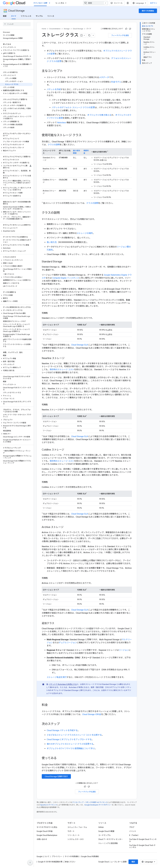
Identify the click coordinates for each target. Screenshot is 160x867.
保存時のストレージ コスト (62, 369)
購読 (133, 862)
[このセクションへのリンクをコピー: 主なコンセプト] (65, 71)
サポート (71, 831)
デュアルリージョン (68, 642)
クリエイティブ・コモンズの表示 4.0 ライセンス (90, 802)
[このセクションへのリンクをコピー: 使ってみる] (59, 758)
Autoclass (61, 122)
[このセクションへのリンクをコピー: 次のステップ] (62, 724)
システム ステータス (76, 839)
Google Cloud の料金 (45, 831)
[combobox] (95, 3)
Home (44, 29)
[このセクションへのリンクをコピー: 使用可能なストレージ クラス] (84, 135)
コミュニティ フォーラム (77, 827)
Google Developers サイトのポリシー (98, 805)
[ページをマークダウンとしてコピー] (89, 35)
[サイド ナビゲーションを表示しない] (30, 862)
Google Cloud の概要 (106, 831)
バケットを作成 (54, 89)
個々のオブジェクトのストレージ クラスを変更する (70, 744)
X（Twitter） (134, 835)
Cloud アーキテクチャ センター (110, 839)
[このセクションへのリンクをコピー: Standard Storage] (64, 261)
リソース (50, 16)
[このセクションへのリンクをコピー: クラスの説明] (62, 212)
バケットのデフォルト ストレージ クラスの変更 (73, 107)
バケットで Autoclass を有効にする (63, 684)
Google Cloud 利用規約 (90, 856)
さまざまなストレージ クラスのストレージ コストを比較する (74, 735)
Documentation (54, 29)
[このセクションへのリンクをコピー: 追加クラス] (56, 623)
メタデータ (104, 77)
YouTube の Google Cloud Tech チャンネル (142, 846)
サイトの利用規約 (72, 856)
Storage (67, 29)
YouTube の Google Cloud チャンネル (142, 840)
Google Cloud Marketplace (47, 835)
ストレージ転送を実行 (57, 677)
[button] (16, 47)
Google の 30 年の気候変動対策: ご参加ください (56, 862)
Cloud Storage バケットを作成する (62, 730)
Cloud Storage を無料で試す (56, 776)
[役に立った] (126, 29)
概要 (4, 16)
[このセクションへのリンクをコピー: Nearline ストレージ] (67, 358)
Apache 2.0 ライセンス (48, 805)
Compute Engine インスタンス (65, 278)
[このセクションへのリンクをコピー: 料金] (50, 705)
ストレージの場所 (85, 233)
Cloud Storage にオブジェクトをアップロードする (69, 739)
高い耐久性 (52, 242)
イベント (132, 831)
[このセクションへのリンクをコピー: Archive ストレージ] (66, 527)
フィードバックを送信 (120, 35)
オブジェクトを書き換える (99, 115)
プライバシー (57, 856)
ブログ (131, 827)
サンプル (39, 16)
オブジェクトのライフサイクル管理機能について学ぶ (71, 748)
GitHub (101, 827)
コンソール (118, 3)
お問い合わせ (42, 839)
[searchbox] (17, 24)
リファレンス (26, 16)
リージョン (124, 650)
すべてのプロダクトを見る (47, 827)
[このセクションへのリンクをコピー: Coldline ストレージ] (66, 449)
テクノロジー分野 (40, 3)
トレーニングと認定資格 (108, 843)
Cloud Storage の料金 (91, 714)
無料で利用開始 (148, 11)
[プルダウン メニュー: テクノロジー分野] (50, 3)
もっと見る (60, 3)
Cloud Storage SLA (79, 345)
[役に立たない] (130, 29)
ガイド (13, 16)
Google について (43, 856)
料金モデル (116, 82)
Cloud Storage (16, 10)
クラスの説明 (54, 144)
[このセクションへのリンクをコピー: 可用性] (50, 313)
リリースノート (74, 835)
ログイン (153, 3)
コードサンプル (104, 835)
